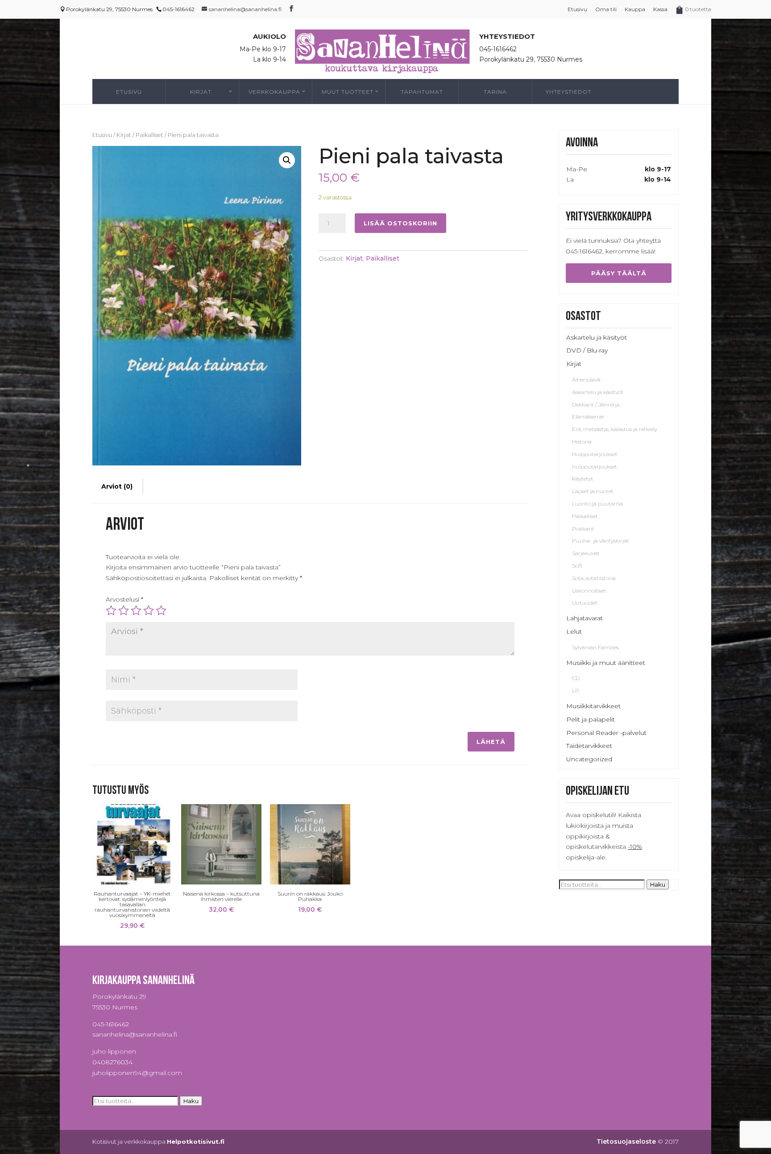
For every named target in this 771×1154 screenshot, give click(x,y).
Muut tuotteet (347, 91)
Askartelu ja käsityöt (596, 337)
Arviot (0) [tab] (117, 486)
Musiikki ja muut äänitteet (605, 663)
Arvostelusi (124, 599)
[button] (287, 160)
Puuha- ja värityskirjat (600, 540)
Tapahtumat (422, 91)
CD (576, 678)
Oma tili (606, 9)
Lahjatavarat (584, 618)
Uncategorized (589, 759)
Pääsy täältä (619, 273)
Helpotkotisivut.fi (195, 1141)
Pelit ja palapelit (590, 719)
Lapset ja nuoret (592, 491)
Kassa (660, 9)
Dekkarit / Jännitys (596, 404)
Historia (582, 441)
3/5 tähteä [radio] (136, 610)
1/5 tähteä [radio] (111, 610)
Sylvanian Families (595, 647)
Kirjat (200, 91)
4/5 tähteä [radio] (148, 610)
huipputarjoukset (594, 466)
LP (575, 690)
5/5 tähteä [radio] (161, 610)
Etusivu (577, 9)
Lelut (574, 631)
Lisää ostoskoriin (400, 223)
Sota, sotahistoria (594, 578)
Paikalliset (149, 135)
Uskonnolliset (589, 590)
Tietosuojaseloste (626, 1141)
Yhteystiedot (569, 91)
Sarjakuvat (586, 553)
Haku (657, 884)
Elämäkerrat (588, 416)
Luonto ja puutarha (597, 503)
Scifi (577, 565)
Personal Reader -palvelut (606, 733)
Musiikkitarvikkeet (593, 706)
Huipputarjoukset (595, 454)
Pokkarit (583, 528)
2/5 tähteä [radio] (123, 610)
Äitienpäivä (586, 379)
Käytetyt (582, 478)
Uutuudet (584, 602)
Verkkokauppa (274, 91)
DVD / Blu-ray (587, 350)
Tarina (495, 91)
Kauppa (635, 9)
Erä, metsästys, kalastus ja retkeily (614, 429)
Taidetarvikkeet (589, 746)
